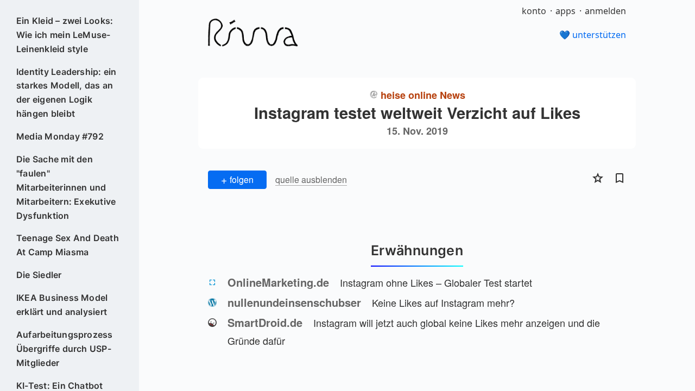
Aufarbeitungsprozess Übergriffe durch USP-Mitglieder (64, 348)
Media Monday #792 (60, 136)
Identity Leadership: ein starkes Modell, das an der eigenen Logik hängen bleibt (66, 92)
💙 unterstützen (592, 35)
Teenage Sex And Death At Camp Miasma (67, 244)
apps (565, 11)
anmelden (605, 11)
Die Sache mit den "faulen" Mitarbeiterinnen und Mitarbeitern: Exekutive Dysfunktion (66, 187)
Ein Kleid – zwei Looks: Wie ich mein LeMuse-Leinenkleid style (64, 34)
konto (534, 11)
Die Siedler (39, 274)
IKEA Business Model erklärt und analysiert (62, 304)
